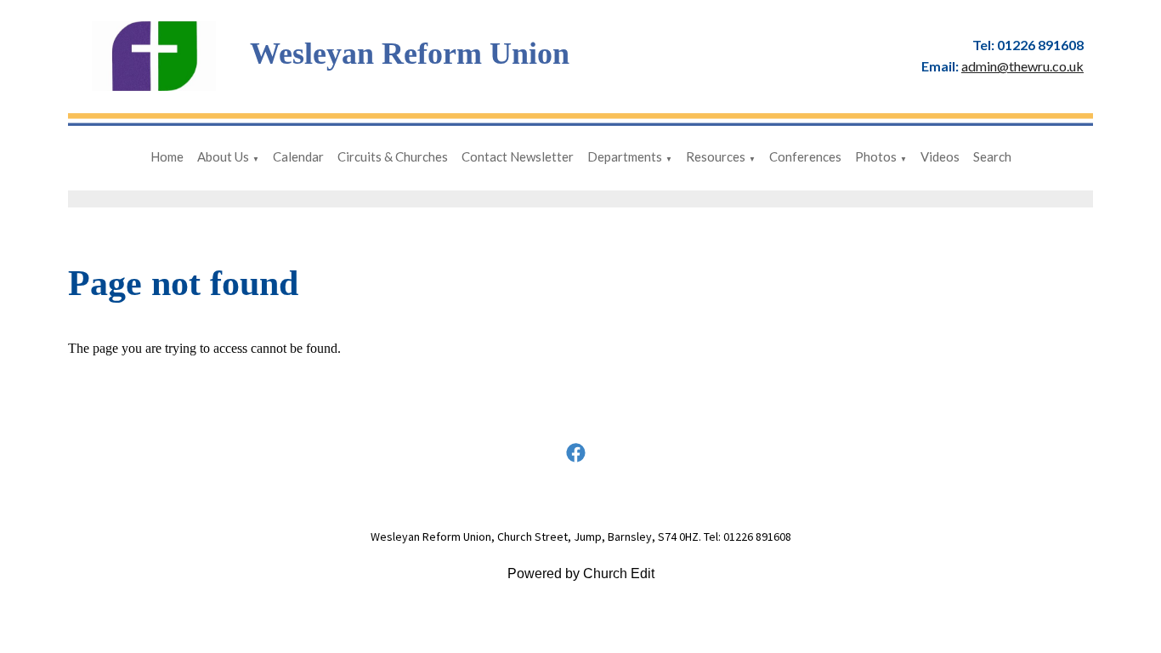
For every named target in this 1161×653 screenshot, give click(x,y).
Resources (715, 156)
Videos (940, 156)
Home (167, 156)
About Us (223, 156)
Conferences (805, 156)
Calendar (298, 156)
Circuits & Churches (392, 156)
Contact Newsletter (518, 156)
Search (992, 156)
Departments (624, 156)
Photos (876, 156)
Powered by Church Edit (580, 573)
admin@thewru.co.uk (1022, 66)
